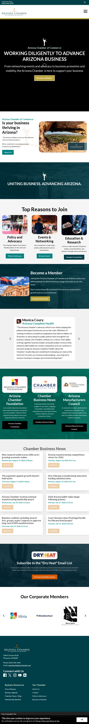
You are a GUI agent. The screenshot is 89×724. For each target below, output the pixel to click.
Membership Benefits (13, 699)
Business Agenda (11, 692)
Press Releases (10, 689)
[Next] (78, 339)
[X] (10, 675)
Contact (35, 692)
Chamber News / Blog (13, 696)
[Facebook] (5, 675)
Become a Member (39, 699)
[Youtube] (19, 675)
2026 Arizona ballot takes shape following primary (64, 498)
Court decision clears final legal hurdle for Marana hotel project (66, 519)
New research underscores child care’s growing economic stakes (20, 456)
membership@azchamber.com (19, 665)
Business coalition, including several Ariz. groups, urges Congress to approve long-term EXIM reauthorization (21, 520)
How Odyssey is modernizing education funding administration (67, 477)
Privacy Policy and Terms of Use (47, 721)
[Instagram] (14, 675)
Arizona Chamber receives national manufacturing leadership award (19, 498)
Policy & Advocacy (39, 696)
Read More (8, 465)
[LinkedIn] (24, 675)
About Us (36, 689)
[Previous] (10, 339)
